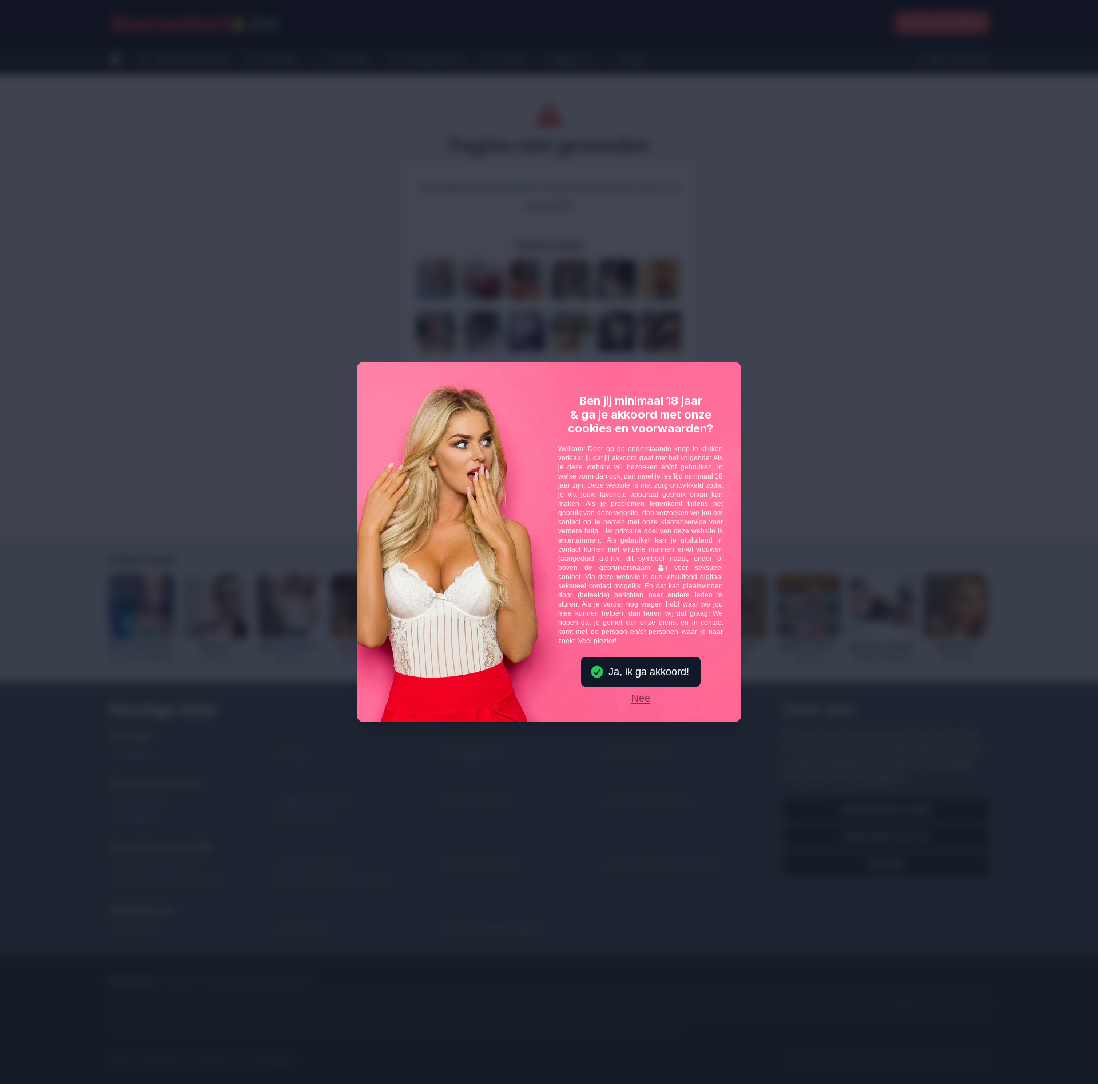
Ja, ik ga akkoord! (648, 672)
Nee (640, 699)
